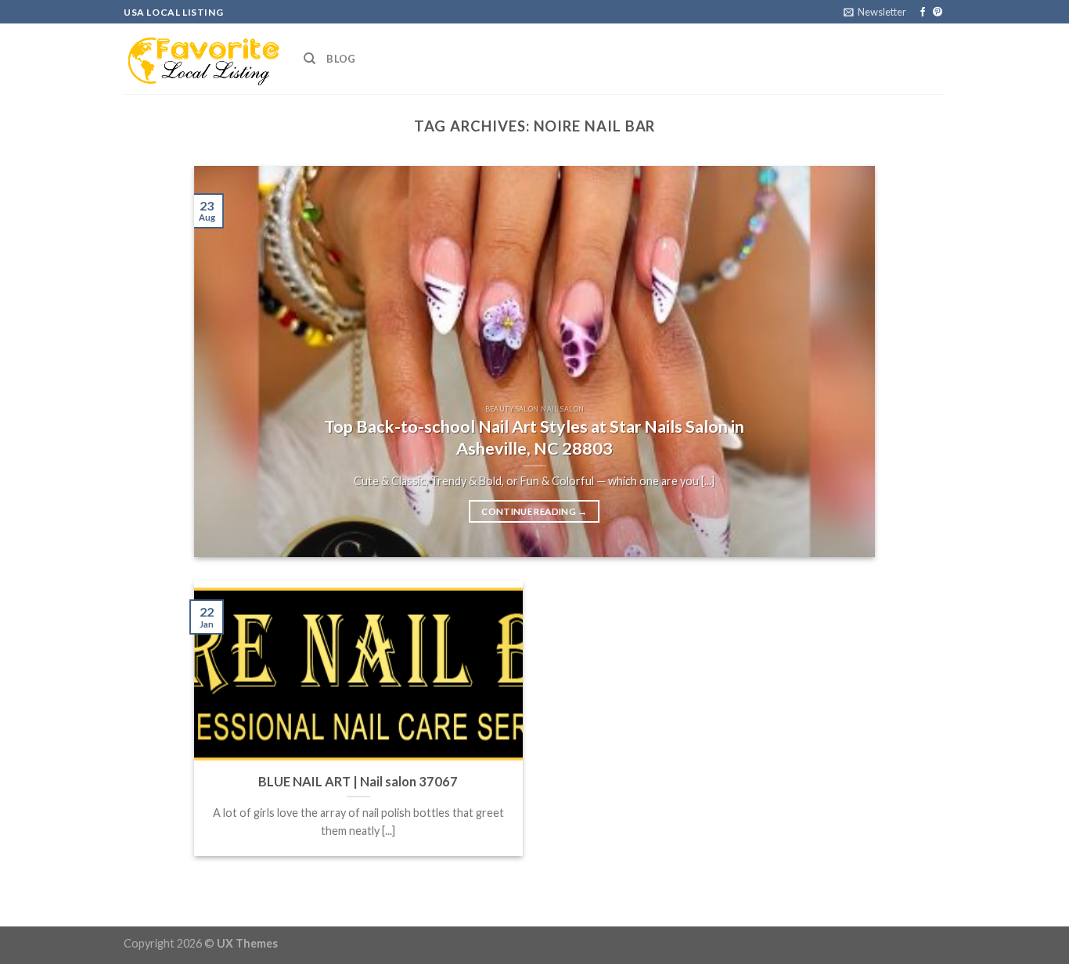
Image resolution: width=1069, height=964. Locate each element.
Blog (340, 58)
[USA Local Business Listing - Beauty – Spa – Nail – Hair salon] (202, 59)
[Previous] (228, 361)
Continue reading (534, 511)
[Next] (841, 361)
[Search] (309, 59)
